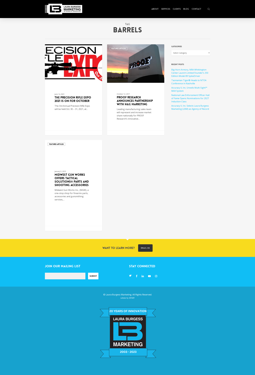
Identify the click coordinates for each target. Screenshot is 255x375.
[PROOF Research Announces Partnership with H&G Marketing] (135, 89)
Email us (145, 248)
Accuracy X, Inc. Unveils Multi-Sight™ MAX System (189, 89)
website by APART (127, 298)
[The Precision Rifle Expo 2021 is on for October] (73, 89)
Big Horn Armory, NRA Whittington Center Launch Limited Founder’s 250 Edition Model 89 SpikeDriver (189, 72)
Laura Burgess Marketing (118, 294)
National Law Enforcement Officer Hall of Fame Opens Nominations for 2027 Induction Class (190, 98)
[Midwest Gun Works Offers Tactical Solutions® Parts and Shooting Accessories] (73, 185)
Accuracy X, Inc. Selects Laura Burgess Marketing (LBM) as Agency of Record (190, 107)
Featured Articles (56, 49)
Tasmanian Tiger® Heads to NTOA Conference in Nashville (188, 82)
